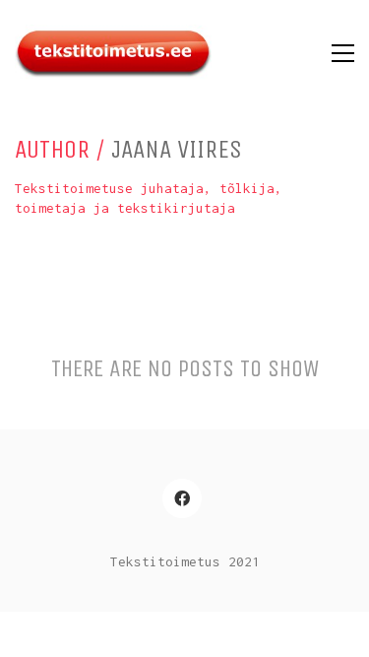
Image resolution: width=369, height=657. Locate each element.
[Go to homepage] (113, 53)
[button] (343, 53)
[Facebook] (182, 498)
